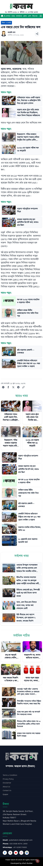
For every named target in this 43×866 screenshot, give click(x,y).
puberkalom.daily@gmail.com (20, 840)
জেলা (25, 16)
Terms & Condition (10, 775)
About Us (6, 787)
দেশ (29, 16)
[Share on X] (13, 387)
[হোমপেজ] (2, 16)
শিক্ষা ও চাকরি (6, 23)
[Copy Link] (23, 387)
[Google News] (27, 853)
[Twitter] (10, 853)
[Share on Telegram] (18, 387)
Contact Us (7, 790)
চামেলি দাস (11, 32)
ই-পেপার (7, 16)
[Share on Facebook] (8, 387)
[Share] (37, 33)
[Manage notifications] (37, 861)
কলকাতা (19, 16)
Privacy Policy (8, 779)
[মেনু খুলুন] (40, 16)
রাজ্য (13, 16)
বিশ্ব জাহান (36, 16)
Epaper (5, 794)
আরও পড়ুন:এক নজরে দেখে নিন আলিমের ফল (21, 122)
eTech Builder (27, 863)
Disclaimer (7, 783)
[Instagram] (21, 853)
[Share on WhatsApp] (3, 387)
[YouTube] (16, 853)
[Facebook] (5, 853)
